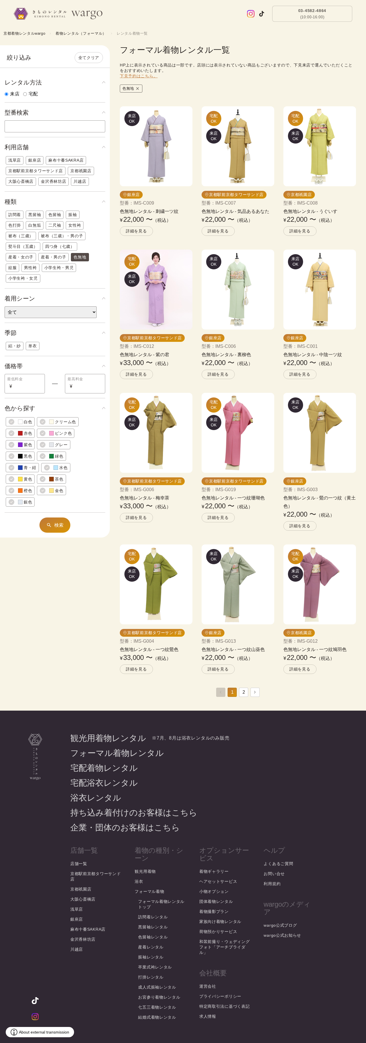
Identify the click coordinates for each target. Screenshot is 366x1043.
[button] (55, 82)
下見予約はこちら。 (139, 76)
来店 (15, 93)
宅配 (33, 93)
